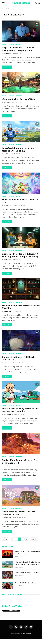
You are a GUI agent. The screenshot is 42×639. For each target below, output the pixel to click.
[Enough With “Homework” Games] (7, 575)
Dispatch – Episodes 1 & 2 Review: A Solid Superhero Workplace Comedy (20, 255)
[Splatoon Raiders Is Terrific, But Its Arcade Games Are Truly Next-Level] (7, 564)
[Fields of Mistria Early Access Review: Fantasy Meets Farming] (21, 392)
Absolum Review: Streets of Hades (19, 99)
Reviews (8, 9)
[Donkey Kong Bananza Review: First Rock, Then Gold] (21, 443)
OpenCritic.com (26, 633)
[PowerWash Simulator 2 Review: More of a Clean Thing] (21, 131)
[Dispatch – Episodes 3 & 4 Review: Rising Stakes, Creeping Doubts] (21, 31)
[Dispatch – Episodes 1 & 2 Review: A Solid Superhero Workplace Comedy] (21, 237)
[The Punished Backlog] (21, 3)
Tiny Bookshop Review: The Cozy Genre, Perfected (18, 513)
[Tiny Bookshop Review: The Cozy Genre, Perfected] (21, 495)
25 (33, 539)
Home (3, 9)
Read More (7, 67)
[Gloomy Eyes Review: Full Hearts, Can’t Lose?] (21, 340)
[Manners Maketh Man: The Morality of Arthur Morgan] (7, 554)
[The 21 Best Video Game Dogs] (7, 585)
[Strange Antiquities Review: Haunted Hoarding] (21, 288)
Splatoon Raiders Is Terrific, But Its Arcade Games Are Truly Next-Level (27, 563)
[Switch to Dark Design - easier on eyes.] (36, 3)
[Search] (39, 3)
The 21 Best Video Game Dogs (25, 583)
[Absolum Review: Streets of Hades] (21, 82)
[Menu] (3, 3)
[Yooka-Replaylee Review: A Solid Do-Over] (21, 183)
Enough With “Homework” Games (26, 572)
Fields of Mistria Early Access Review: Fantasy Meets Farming (21, 410)
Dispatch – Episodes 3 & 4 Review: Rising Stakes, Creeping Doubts (19, 49)
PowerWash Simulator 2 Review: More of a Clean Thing (18, 149)
